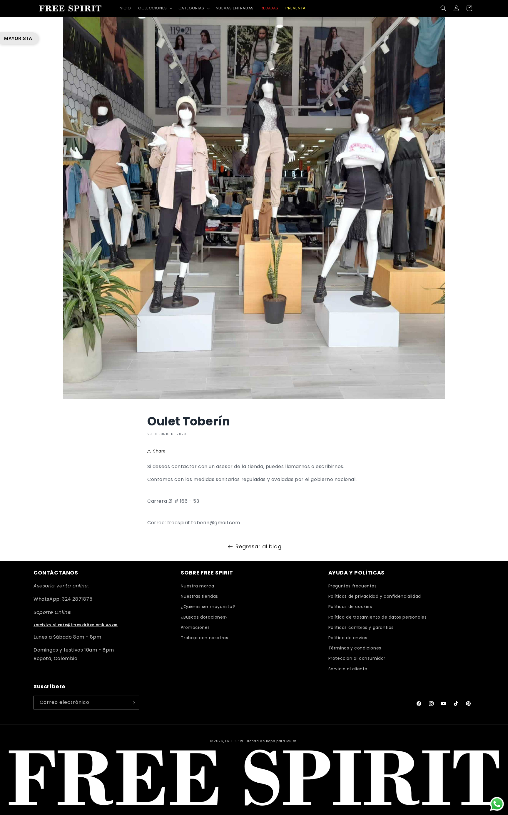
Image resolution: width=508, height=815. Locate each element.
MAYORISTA (18, 38)
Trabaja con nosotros (204, 638)
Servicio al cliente (347, 669)
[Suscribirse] (132, 703)
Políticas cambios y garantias (361, 627)
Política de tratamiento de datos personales (377, 617)
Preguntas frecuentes (352, 586)
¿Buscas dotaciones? (204, 617)
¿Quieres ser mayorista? (208, 607)
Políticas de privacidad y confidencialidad (374, 596)
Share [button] (159, 451)
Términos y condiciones (354, 648)
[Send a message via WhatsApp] (497, 804)
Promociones (195, 627)
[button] (155, 8)
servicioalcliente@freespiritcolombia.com (76, 625)
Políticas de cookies (350, 607)
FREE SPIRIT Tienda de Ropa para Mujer (260, 741)
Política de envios (347, 638)
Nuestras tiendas (199, 596)
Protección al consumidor (356, 659)
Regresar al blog (258, 546)
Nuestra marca (197, 586)
